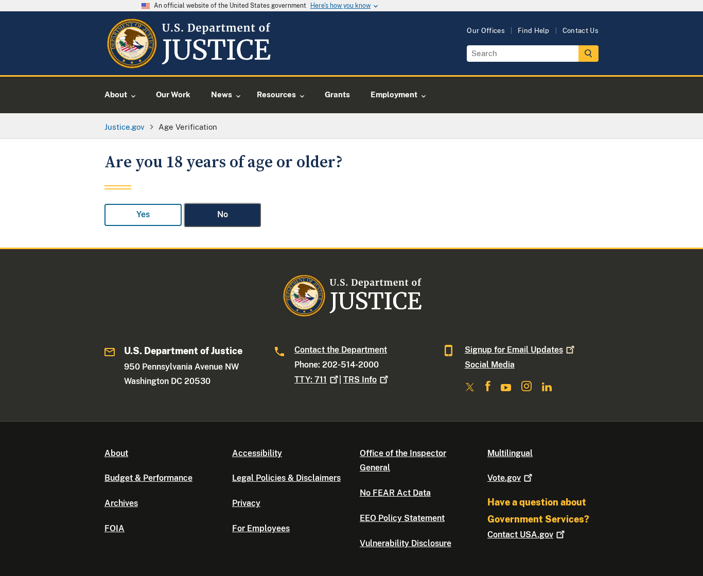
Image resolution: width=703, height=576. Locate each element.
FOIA (114, 528)
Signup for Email (514, 350)
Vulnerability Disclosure (405, 543)
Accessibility (257, 453)
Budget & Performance (148, 478)
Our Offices (486, 30)
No (222, 214)
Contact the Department (340, 350)
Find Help (534, 30)
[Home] (188, 63)
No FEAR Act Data (395, 493)
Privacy (246, 503)
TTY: (310, 380)
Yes (143, 214)
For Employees (261, 528)
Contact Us (581, 30)
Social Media (490, 365)
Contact (520, 534)
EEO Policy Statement (402, 518)
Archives (121, 503)
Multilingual (510, 453)
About (116, 453)
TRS (360, 380)
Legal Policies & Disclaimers (286, 478)
